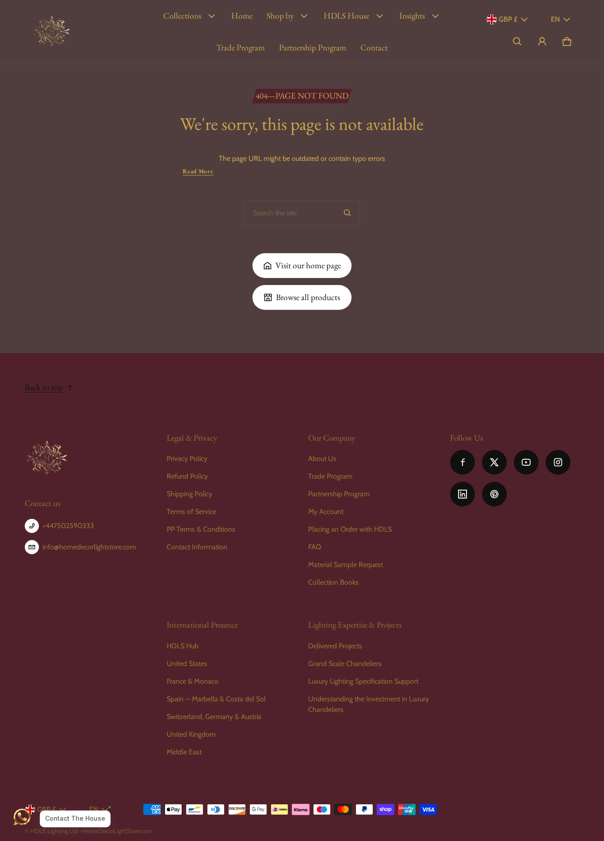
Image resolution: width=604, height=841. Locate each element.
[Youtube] (526, 462)
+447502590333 (68, 525)
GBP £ (508, 19)
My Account (326, 511)
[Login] (542, 41)
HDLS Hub (183, 646)
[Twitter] (494, 462)
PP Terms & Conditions (201, 529)
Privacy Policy (187, 458)
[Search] (347, 213)
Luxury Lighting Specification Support (363, 681)
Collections (182, 15)
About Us (322, 458)
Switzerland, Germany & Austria (214, 716)
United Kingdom (191, 734)
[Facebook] (462, 462)
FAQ (314, 547)
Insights (412, 15)
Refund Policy (187, 476)
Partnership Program (312, 47)
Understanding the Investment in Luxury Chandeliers (368, 704)
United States (187, 663)
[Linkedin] (462, 494)
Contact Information (197, 547)
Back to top (44, 387)
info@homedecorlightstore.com (89, 547)
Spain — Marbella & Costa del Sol (216, 699)
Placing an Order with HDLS (350, 529)
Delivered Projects (335, 646)
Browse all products (308, 297)
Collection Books (333, 582)
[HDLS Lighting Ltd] (52, 32)
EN (555, 19)
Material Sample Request (345, 564)
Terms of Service (191, 511)
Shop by (280, 15)
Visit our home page (308, 265)
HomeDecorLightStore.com (118, 830)
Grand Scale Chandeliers (345, 663)
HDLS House (346, 15)
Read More (198, 171)
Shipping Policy (189, 494)
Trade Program (240, 47)
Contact (374, 47)
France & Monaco (192, 681)
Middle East (184, 752)
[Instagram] (558, 462)
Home (241, 15)
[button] (517, 41)
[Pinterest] (494, 494)
